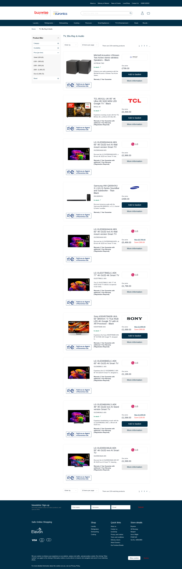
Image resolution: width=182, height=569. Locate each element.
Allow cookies (134, 558)
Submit (140, 507)
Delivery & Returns (103, 3)
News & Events (116, 3)
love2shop (114, 532)
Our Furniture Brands (117, 545)
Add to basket (134, 74)
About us (93, 3)
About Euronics (115, 542)
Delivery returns (115, 540)
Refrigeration (95, 529)
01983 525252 (145, 3)
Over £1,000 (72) (39, 74)
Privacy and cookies (117, 534)
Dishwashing (95, 532)
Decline (146, 558)
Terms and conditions (117, 537)
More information (134, 81)
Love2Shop (126, 3)
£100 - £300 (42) (39, 61)
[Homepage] (42, 13)
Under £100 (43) (38, 57)
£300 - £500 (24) (39, 65)
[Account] (142, 13)
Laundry (93, 526)
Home (34, 29)
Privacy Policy (75, 566)
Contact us (114, 529)
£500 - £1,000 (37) (39, 69)
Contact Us (135, 3)
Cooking (93, 534)
